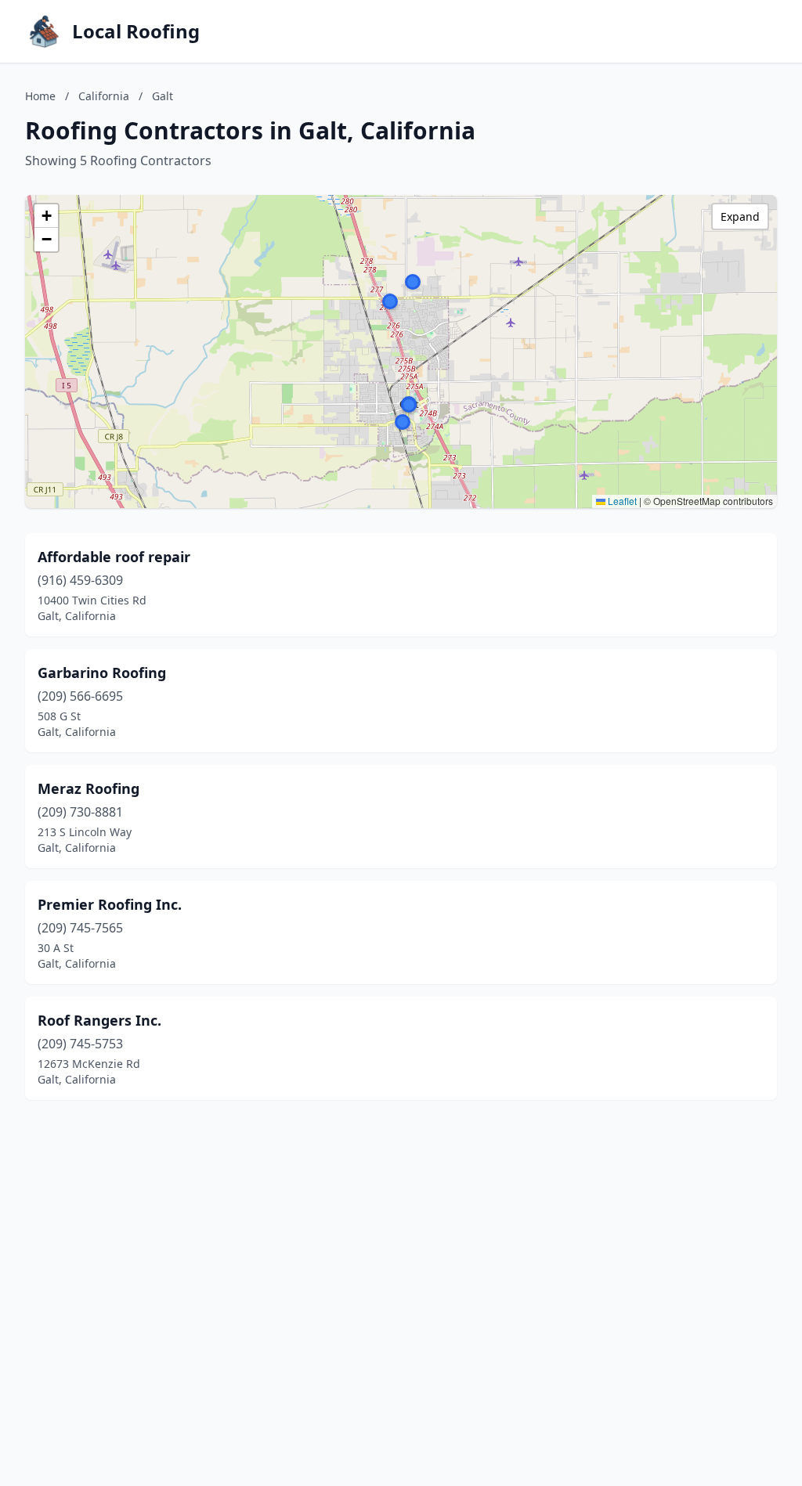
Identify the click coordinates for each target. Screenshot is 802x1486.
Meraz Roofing (88, 788)
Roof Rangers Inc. (99, 1020)
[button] (390, 301)
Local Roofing (136, 31)
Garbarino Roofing (102, 672)
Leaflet (621, 500)
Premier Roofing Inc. (110, 904)
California (103, 95)
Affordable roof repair (114, 556)
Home (40, 95)
